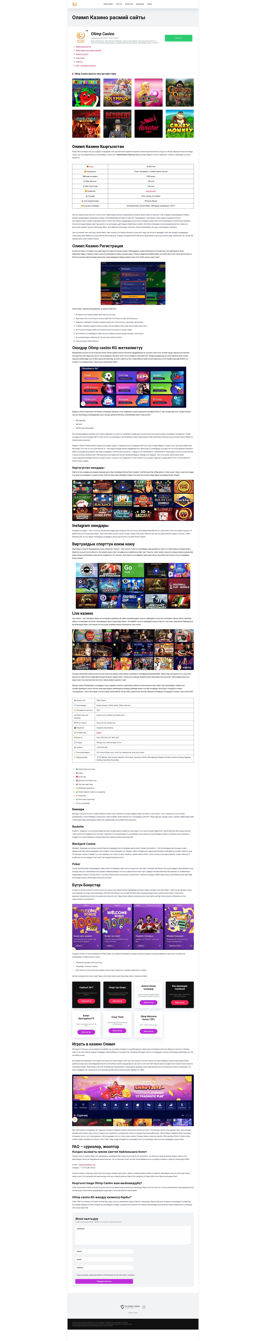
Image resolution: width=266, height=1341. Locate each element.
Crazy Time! (117, 1017)
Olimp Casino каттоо (83, 47)
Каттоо (119, 4)
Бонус (91, 167)
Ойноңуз (79, 62)
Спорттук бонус (117, 987)
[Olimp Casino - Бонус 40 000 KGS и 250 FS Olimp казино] (74, 3)
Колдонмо (140, 4)
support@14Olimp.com (87, 1165)
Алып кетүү (86, 1001)
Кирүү (149, 4)
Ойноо (178, 38)
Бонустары (80, 58)
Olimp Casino (108, 4)
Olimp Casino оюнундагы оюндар (88, 50)
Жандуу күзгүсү (82, 54)
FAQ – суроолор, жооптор (86, 66)
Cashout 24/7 (86, 987)
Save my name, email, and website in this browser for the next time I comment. (106, 1275)
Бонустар (129, 4)
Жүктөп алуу (151, 191)
